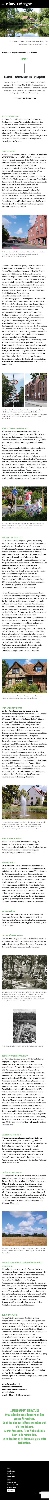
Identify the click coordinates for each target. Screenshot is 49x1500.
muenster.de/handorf (11, 1384)
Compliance (11, 1488)
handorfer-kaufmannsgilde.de (14, 1389)
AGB (8, 1479)
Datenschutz (11, 1482)
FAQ (8, 1468)
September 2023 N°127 (20, 53)
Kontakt (10, 1474)
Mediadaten (11, 1471)
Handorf (34, 53)
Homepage (5, 53)
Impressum (11, 1477)
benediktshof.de (8, 1392)
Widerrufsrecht (12, 1485)
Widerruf (11, 1490)
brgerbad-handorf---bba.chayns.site (16, 1395)
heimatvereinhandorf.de (12, 1386)
